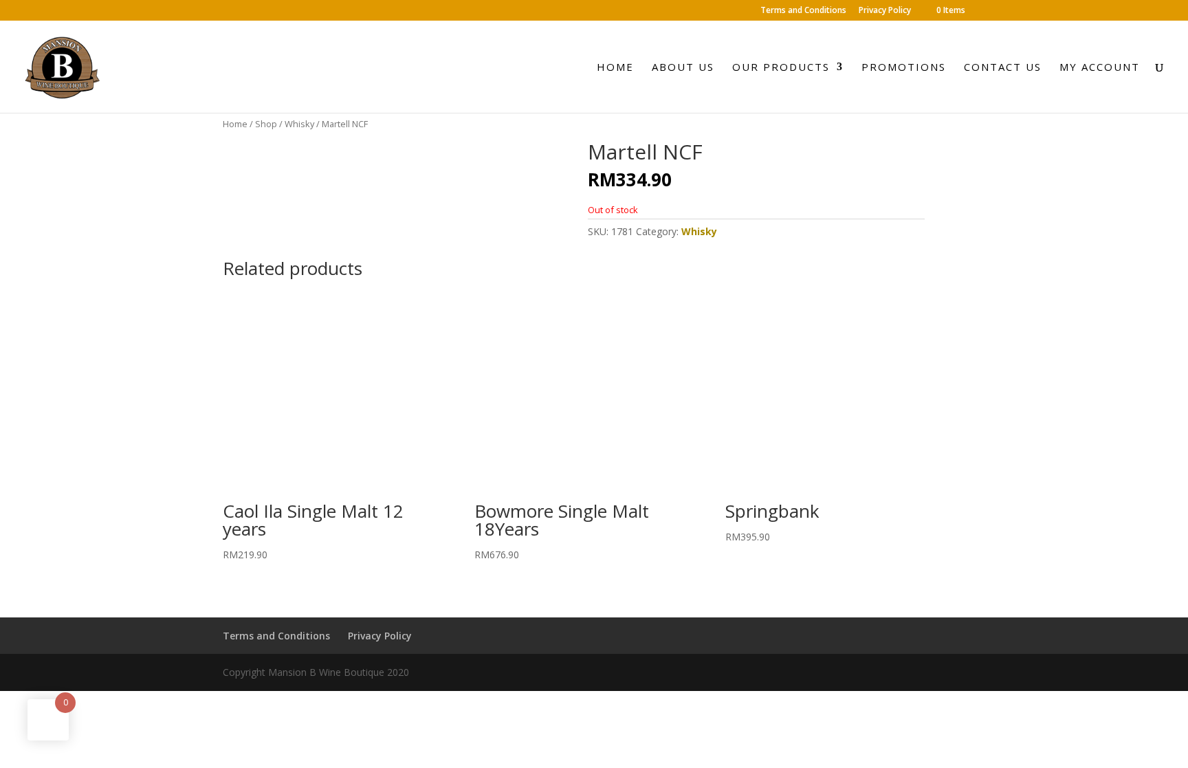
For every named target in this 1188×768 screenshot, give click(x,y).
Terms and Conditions (803, 11)
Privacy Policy (885, 11)
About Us (683, 68)
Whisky (299, 124)
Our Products (781, 68)
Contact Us (1003, 68)
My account (1099, 68)
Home (615, 68)
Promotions (903, 68)
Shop (266, 124)
